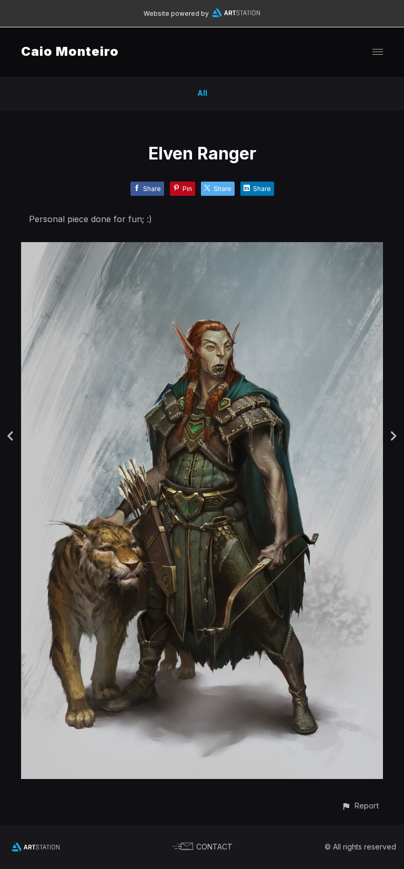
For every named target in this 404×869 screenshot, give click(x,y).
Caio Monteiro (70, 51)
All (202, 92)
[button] (360, 805)
